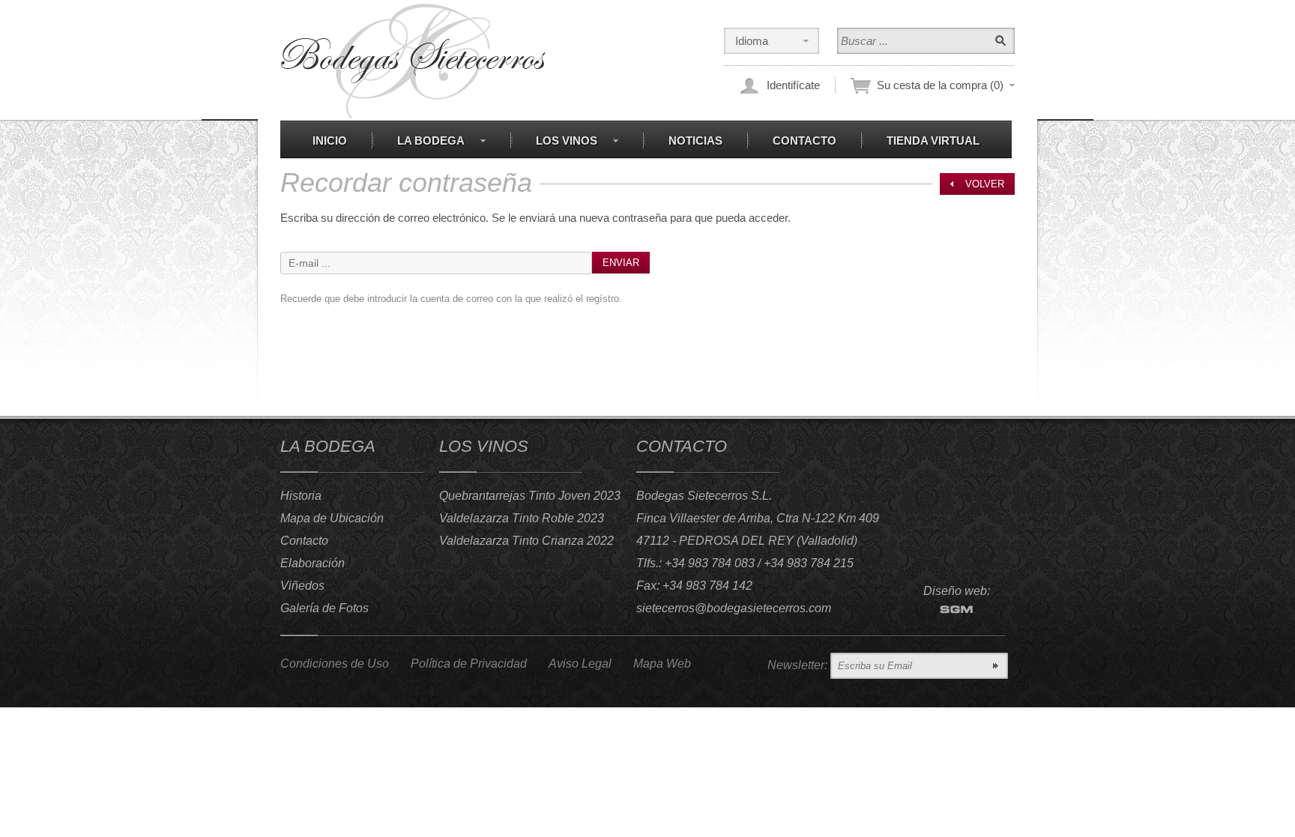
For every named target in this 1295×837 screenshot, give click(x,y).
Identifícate (793, 85)
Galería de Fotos (324, 608)
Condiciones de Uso (334, 663)
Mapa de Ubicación (332, 518)
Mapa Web (662, 663)
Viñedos (302, 585)
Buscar (1000, 40)
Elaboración (312, 563)
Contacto (304, 540)
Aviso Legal (580, 663)
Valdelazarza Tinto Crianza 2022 (526, 540)
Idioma (751, 40)
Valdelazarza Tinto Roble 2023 (521, 518)
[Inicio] (413, 61)
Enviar (621, 262)
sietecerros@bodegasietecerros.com (733, 608)
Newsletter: (797, 665)
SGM (956, 609)
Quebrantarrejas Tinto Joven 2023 (530, 495)
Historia (301, 495)
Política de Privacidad (469, 663)
